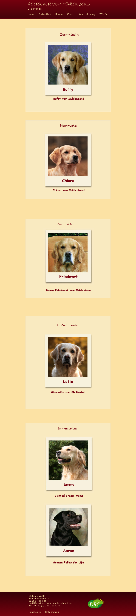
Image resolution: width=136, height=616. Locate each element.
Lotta (68, 381)
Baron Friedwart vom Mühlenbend (68, 290)
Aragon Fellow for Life (68, 562)
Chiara (68, 180)
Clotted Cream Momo (69, 496)
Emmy (69, 484)
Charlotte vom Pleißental (67, 392)
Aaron (68, 550)
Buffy (68, 89)
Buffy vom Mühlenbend (68, 99)
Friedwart (68, 276)
